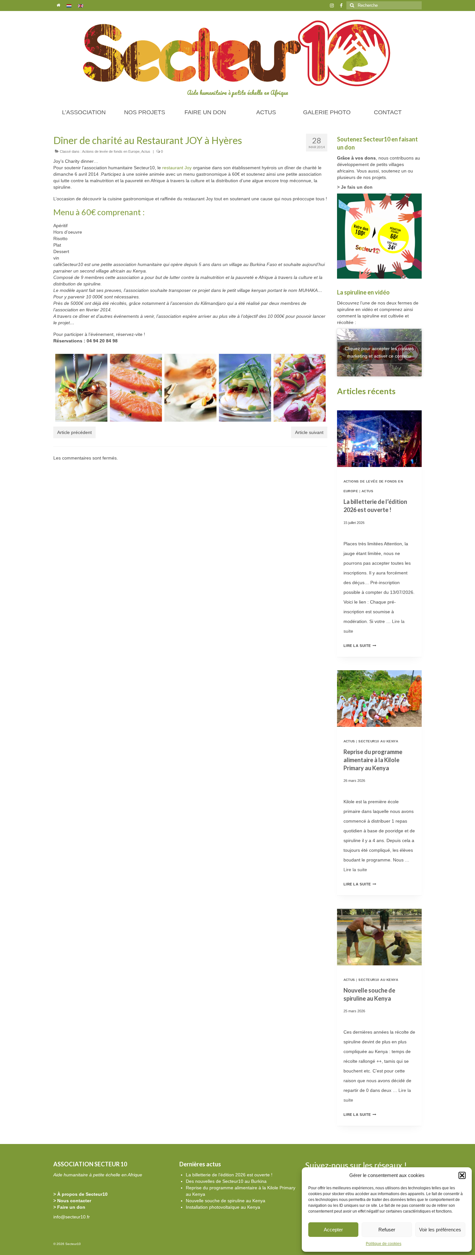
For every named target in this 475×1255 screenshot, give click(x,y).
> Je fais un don (355, 187)
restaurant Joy (177, 167)
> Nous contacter (72, 1200)
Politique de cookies (383, 1243)
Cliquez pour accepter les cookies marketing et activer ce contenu (379, 352)
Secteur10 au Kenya (378, 741)
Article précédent (74, 432)
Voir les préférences (440, 1229)
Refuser (386, 1229)
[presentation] (379, 438)
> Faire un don (69, 1207)
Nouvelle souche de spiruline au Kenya (225, 1200)
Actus (145, 151)
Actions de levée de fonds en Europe (111, 151)
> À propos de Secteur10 (80, 1194)
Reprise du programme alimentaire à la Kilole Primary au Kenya (372, 760)
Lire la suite (359, 646)
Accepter (333, 1229)
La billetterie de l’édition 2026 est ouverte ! (229, 1174)
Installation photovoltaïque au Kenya (223, 1207)
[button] (462, 1175)
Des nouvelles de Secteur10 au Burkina (226, 1181)
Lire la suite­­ (355, 869)
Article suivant (309, 432)
